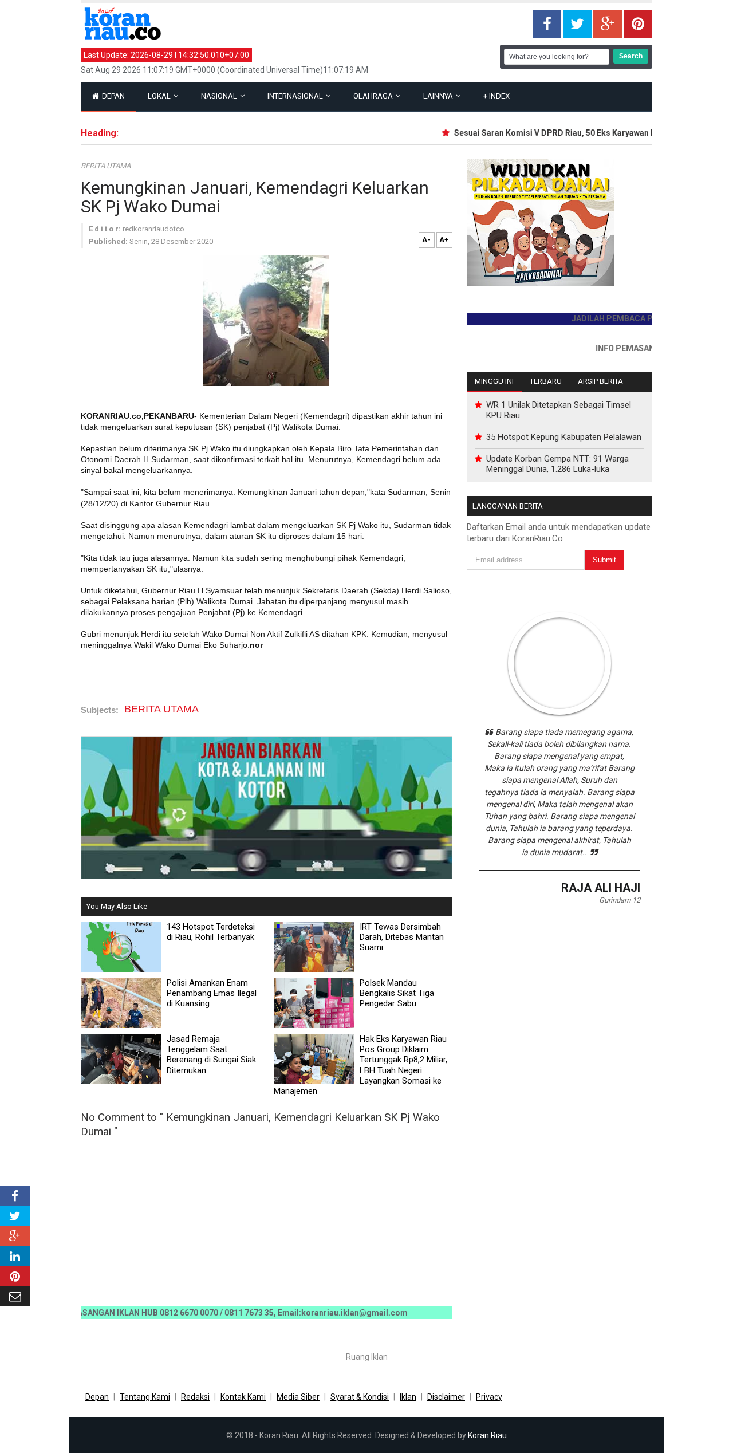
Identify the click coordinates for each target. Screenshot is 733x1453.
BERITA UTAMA (106, 166)
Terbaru (546, 381)
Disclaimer (446, 1396)
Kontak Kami (243, 1396)
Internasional (296, 96)
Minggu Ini (494, 381)
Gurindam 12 (619, 900)
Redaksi (195, 1396)
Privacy (489, 1396)
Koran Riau (487, 1435)
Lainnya (439, 96)
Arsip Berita (600, 381)
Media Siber (298, 1396)
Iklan (408, 1396)
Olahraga (374, 96)
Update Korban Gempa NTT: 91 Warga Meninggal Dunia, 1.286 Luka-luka (557, 464)
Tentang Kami (145, 1396)
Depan (112, 96)
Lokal (160, 96)
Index (496, 96)
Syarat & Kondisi (359, 1396)
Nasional (220, 96)
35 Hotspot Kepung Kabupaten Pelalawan (563, 437)
